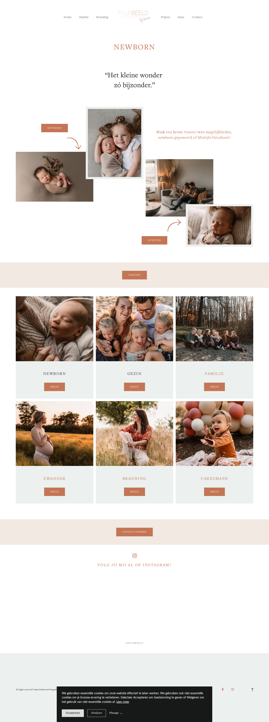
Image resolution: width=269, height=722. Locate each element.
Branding (102, 17)
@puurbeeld (135, 643)
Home (68, 17)
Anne (181, 17)
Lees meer (122, 702)
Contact (197, 17)
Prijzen (165, 17)
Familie (84, 17)
